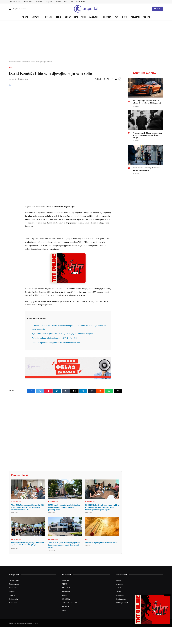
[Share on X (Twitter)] (108, 79)
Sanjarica (49, 2)
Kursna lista (39, 2)
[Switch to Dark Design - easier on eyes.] (159, 2)
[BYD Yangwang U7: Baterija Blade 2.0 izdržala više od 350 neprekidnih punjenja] (145, 88)
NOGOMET (66, 580)
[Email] (11, 186)
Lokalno (36, 17)
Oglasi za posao (28, 2)
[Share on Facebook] (104, 79)
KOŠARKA (66, 588)
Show (124, 17)
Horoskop (58, 2)
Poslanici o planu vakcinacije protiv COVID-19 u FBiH (54, 338)
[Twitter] (11, 175)
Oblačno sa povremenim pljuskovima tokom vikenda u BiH (56, 342)
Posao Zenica (80, 2)
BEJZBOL (65, 606)
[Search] (162, 2)
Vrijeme (146, 17)
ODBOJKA (66, 599)
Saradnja (118, 591)
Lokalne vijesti (15, 2)
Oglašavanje (120, 595)
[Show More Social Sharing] (120, 79)
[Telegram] (11, 207)
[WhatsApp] (11, 212)
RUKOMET (66, 591)
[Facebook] (11, 169)
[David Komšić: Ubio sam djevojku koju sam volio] (65, 121)
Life (76, 17)
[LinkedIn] (11, 196)
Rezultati (135, 17)
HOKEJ (64, 595)
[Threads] (11, 218)
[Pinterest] (11, 180)
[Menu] (10, 8)
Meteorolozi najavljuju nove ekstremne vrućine (101, 542)
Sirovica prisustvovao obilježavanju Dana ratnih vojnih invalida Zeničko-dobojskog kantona (27, 543)
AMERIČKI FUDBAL (69, 603)
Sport (68, 17)
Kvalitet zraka (68, 2)
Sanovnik (93, 17)
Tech (83, 17)
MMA (64, 610)
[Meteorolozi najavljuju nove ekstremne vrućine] (102, 526)
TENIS (64, 584)
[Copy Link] (112, 79)
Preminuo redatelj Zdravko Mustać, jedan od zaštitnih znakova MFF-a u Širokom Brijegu (147, 135)
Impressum (119, 584)
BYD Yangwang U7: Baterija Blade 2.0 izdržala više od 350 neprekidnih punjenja (147, 101)
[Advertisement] (86, 40)
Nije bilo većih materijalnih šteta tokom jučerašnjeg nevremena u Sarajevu (62, 333)
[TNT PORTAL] (86, 9)
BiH (10, 68)
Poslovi (48, 17)
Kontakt (157, 9)
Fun (116, 17)
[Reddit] (11, 202)
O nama (118, 580)
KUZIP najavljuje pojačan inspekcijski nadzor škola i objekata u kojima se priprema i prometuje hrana (64, 507)
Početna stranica (14, 62)
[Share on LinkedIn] (115, 79)
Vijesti (25, 17)
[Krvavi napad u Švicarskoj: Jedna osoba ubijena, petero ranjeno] (145, 155)
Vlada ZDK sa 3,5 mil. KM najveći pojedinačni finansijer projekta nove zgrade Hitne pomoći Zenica (64, 544)
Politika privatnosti (122, 603)
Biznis (59, 17)
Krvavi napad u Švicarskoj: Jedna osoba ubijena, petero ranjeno (146, 169)
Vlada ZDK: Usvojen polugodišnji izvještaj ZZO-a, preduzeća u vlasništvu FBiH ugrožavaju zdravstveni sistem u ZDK (28, 507)
